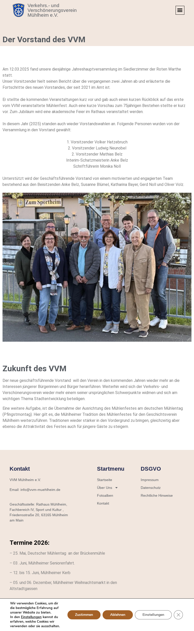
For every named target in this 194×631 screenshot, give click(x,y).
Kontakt (103, 503)
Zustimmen (84, 614)
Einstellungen (31, 617)
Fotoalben (105, 495)
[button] (180, 10)
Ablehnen (117, 614)
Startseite (104, 480)
